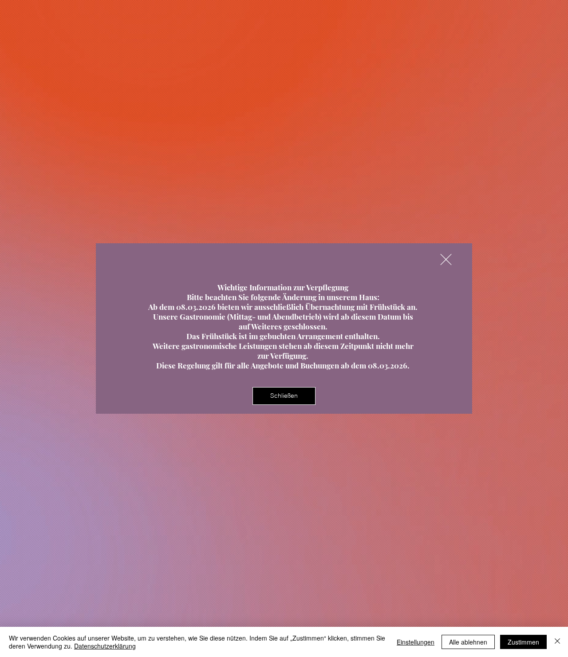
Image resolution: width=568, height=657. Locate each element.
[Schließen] (557, 642)
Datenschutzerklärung (105, 645)
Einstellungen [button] (415, 641)
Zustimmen (523, 641)
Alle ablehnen (468, 641)
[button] (446, 259)
